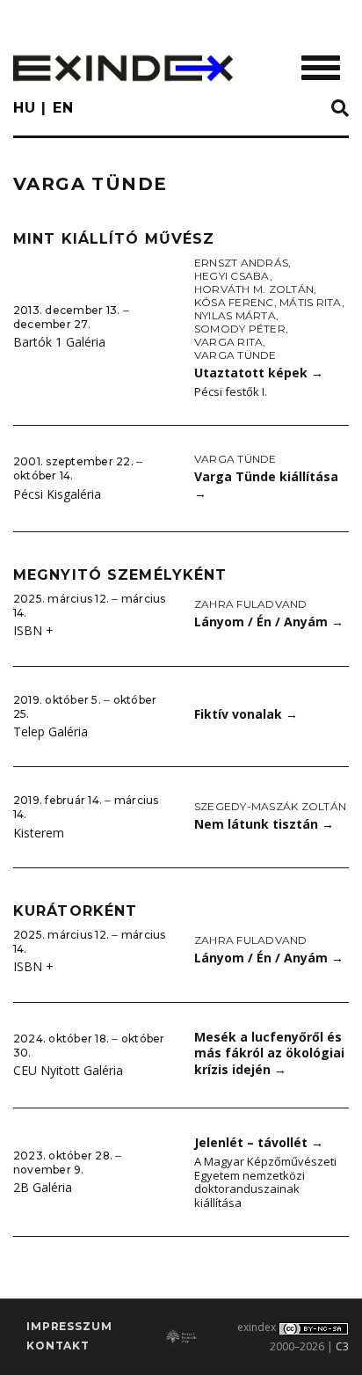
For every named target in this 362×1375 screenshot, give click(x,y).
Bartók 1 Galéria (59, 341)
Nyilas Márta (235, 315)
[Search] (340, 109)
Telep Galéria (50, 731)
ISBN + (33, 630)
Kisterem (38, 832)
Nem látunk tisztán (264, 823)
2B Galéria (42, 1187)
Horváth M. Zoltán (254, 289)
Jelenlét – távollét (258, 1142)
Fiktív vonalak (246, 714)
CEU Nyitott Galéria (68, 1070)
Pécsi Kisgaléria (57, 494)
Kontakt (58, 1345)
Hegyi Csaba (232, 275)
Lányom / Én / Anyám (269, 621)
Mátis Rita (310, 302)
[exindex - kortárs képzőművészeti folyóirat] (123, 68)
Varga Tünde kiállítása (266, 484)
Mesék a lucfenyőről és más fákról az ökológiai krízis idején (269, 1053)
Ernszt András (241, 262)
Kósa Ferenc (234, 302)
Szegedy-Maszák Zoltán (270, 806)
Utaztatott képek (258, 372)
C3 (342, 1346)
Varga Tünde (235, 355)
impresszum (69, 1326)
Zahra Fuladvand (251, 604)
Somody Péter (240, 328)
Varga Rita (228, 341)
